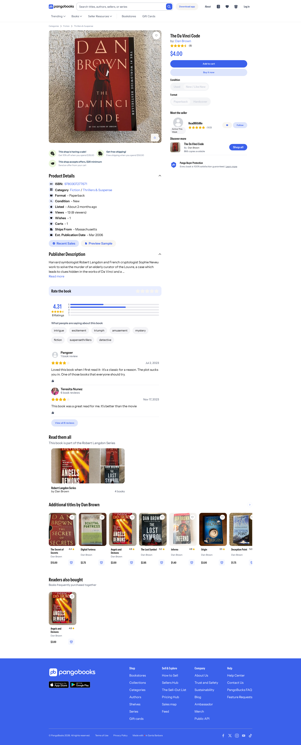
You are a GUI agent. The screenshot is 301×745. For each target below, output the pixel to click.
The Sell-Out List (174, 690)
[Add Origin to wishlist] (222, 517)
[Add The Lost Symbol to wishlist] (162, 517)
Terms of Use (101, 735)
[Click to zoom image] (105, 86)
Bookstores (129, 16)
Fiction (66, 26)
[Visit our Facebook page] (223, 735)
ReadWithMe (195, 123)
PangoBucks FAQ (239, 690)
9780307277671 (75, 184)
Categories (54, 26)
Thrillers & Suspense (83, 26)
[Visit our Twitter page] (230, 735)
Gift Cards (148, 16)
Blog (198, 697)
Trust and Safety (206, 683)
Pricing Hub (170, 697)
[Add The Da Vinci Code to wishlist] (156, 35)
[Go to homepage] (61, 6)
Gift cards (136, 719)
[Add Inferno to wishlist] (192, 517)
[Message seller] (227, 125)
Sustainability (204, 690)
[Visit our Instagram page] (237, 735)
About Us (201, 675)
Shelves (134, 704)
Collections (137, 683)
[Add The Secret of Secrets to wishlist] (71, 517)
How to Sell (170, 675)
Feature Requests (239, 697)
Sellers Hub (170, 683)
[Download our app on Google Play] (80, 685)
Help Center (236, 675)
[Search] (169, 6)
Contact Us (235, 683)
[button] (105, 176)
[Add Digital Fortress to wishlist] (102, 517)
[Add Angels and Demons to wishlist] (132, 517)
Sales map (169, 704)
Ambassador (204, 704)
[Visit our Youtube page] (244, 735)
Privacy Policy (120, 735)
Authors (135, 697)
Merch (199, 711)
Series (133, 711)
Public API (202, 719)
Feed (165, 711)
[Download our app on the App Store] (59, 684)
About (208, 6)
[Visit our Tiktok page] (250, 735)
